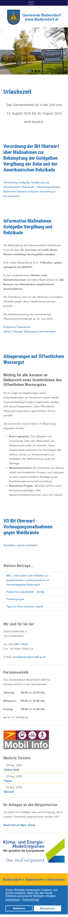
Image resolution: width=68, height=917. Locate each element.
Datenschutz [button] (30, 899)
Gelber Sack (11, 769)
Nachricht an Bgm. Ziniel (19, 824)
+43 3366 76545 (18, 644)
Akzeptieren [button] (47, 908)
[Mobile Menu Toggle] (31, 3)
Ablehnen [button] (19, 908)
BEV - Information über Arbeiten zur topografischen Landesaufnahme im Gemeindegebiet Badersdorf (27, 580)
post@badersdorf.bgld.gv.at (28, 656)
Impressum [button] (12, 899)
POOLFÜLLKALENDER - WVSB (25, 591)
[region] (34, 51)
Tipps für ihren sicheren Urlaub (24, 606)
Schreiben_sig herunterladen (20, 545)
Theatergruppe (15, 599)
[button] (29, 71)
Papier (8, 780)
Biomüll (9, 791)
